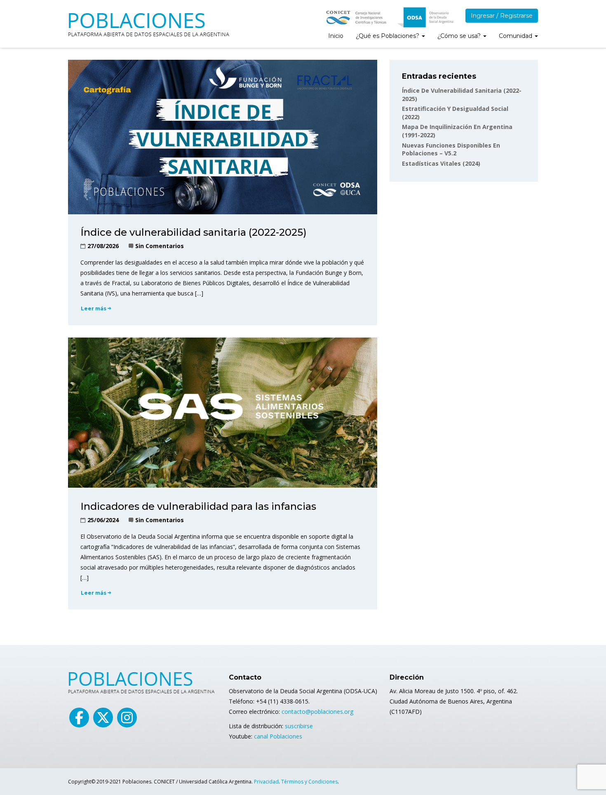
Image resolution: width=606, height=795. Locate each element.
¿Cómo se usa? (459, 36)
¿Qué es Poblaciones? (388, 36)
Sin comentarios (159, 246)
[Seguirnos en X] (103, 717)
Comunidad (516, 36)
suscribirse (299, 726)
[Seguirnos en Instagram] (127, 717)
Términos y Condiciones (309, 781)
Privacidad (266, 781)
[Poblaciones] (149, 22)
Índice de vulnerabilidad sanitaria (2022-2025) (193, 232)
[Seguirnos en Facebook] (79, 717)
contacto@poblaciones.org (317, 711)
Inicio (335, 36)
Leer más (93, 308)
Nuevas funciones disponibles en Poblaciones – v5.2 (451, 149)
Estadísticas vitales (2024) (441, 163)
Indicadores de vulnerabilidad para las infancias (198, 506)
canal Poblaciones (278, 736)
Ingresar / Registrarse (502, 15)
